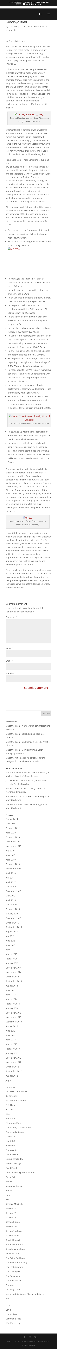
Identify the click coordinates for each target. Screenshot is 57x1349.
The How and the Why (16, 1262)
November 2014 (13, 972)
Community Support (15, 1132)
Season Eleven (13, 1222)
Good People (12, 1168)
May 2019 (10, 855)
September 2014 (14, 981)
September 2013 (14, 1021)
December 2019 (13, 841)
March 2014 (11, 999)
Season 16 (11, 1208)
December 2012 (13, 1057)
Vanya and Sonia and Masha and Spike (25, 1294)
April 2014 (11, 994)
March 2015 (11, 954)
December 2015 (13, 918)
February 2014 (13, 1003)
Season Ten (11, 1226)
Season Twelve (13, 1235)
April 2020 (11, 832)
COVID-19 (10, 1136)
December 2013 (13, 1012)
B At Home (11, 1105)
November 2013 (13, 1017)
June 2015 (10, 940)
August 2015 (12, 931)
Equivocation (12, 1150)
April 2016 (11, 900)
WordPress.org (13, 1323)
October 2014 (12, 976)
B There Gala (12, 1109)
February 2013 (13, 1048)
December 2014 (13, 967)
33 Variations (12, 1096)
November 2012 (13, 1062)
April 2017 (11, 882)
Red (8, 1199)
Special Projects (13, 1240)
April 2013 (11, 1039)
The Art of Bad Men (15, 1258)
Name (9, 648)
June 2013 (10, 1030)
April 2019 (11, 859)
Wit (7, 1298)
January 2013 (12, 1053)
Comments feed (13, 1318)
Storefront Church (14, 1244)
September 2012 (14, 1071)
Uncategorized (13, 1289)
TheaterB (13, 26)
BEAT (8, 1113)
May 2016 (10, 895)
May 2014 (10, 990)
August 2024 (12, 819)
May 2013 (10, 1035)
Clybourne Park (13, 1123)
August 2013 (12, 1026)
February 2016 (13, 909)
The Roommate (13, 1276)
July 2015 (10, 936)
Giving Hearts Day (14, 1159)
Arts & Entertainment (16, 1100)
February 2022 (13, 828)
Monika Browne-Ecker (16, 772)
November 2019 (13, 846)
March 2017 (11, 886)
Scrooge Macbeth (14, 1204)
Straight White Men (15, 1249)
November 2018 (13, 868)
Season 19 (11, 1217)
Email (9, 660)
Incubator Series (14, 1186)
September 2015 (14, 927)
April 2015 (11, 949)
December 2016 (13, 891)
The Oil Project (13, 1271)
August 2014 (12, 985)
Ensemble (39, 26)
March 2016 (11, 904)
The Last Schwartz (14, 1267)
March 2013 (11, 1044)
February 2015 (13, 958)
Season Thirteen (14, 1231)
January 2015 (12, 963)
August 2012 (12, 1075)
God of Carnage (13, 1163)
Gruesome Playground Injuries (21, 1172)
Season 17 (11, 1213)
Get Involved (12, 1154)
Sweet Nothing (13, 1253)
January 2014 (12, 1008)
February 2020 (13, 837)
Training (10, 1285)
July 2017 (10, 877)
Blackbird (10, 1118)
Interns (9, 1190)
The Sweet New (13, 1280)
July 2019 (10, 850)
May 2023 (10, 823)
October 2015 (12, 922)
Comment (11, 617)
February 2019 (13, 864)
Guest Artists (12, 1177)
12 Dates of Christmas (16, 1091)
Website (10, 673)
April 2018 (11, 873)
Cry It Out (10, 1141)
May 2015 (10, 945)
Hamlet (9, 1181)
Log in (9, 1309)
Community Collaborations (19, 1127)
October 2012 (12, 1066)
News (8, 1195)
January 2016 (12, 913)
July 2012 (10, 1080)
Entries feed (12, 1314)
